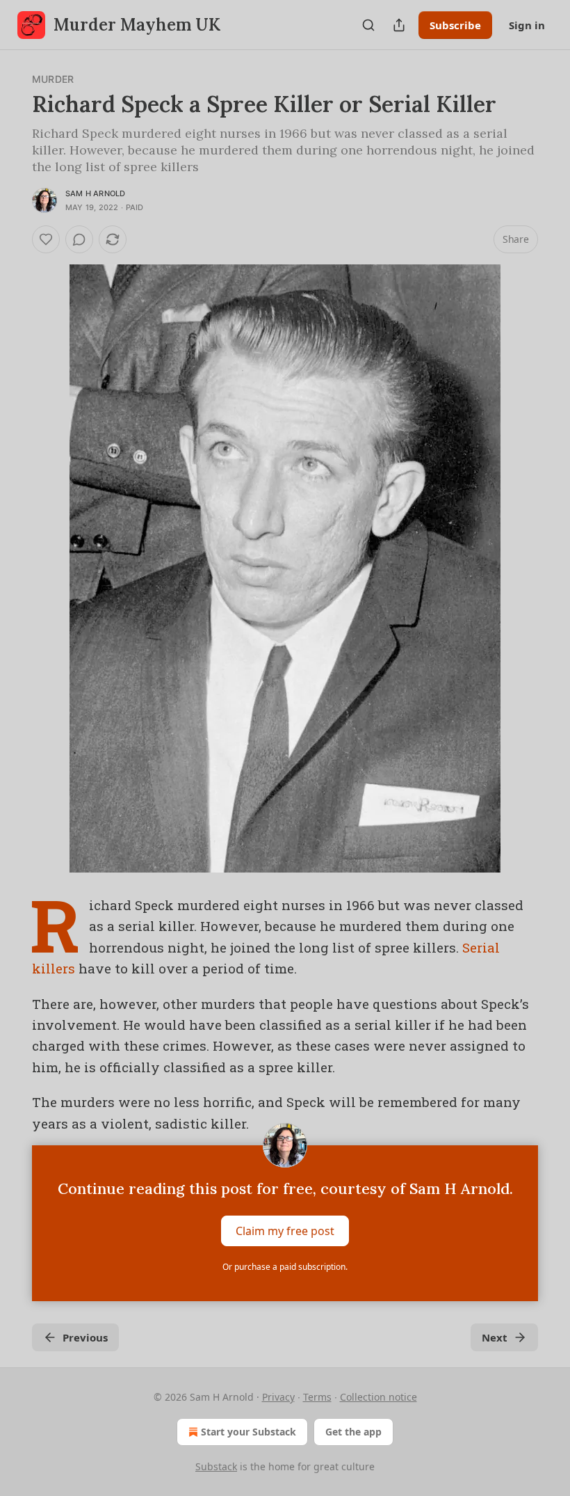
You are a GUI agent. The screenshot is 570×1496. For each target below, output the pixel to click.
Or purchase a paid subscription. (285, 1267)
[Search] (368, 25)
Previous (85, 1337)
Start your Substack (248, 1431)
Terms (317, 1396)
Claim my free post (285, 1231)
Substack (216, 1466)
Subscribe (455, 25)
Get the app (353, 1431)
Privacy (278, 1396)
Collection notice (378, 1396)
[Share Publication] (399, 25)
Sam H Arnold (95, 193)
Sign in (527, 25)
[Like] (46, 239)
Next (494, 1337)
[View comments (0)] (79, 239)
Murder (53, 79)
